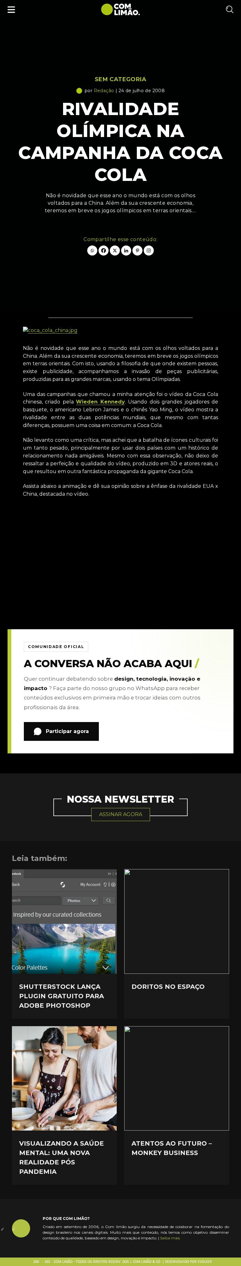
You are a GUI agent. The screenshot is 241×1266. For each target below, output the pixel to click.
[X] (115, 250)
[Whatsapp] (92, 250)
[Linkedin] (126, 250)
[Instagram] (149, 250)
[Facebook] (104, 250)
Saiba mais (170, 1238)
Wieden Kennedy (100, 402)
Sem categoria (120, 79)
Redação (104, 90)
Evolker (205, 1262)
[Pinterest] (137, 250)
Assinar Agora (120, 814)
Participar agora (67, 731)
